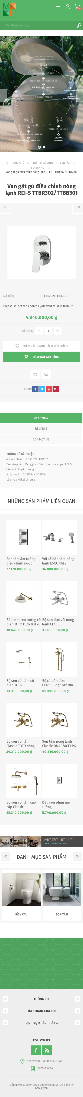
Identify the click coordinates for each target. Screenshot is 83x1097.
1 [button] (39, 147)
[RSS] (47, 1050)
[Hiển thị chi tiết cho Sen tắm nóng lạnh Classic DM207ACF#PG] (59, 720)
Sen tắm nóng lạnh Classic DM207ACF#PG (59, 743)
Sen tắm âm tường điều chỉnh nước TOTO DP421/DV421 (21, 563)
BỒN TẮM (62, 914)
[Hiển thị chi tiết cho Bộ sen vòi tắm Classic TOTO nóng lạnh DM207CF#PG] (23, 720)
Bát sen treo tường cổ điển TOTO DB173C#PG (23, 622)
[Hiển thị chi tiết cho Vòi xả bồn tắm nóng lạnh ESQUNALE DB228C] (59, 537)
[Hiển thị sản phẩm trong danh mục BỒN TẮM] (62, 889)
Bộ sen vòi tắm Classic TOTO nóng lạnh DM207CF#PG (20, 745)
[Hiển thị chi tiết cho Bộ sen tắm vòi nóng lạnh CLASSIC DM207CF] (59, 598)
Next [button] (79, 95)
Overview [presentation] (41, 418)
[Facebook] (36, 1050)
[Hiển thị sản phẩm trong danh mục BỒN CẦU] (21, 889)
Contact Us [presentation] (41, 439)
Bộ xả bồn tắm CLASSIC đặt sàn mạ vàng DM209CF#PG (57, 685)
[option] (41, 94)
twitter (42, 389)
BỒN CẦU (21, 914)
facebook (35, 389)
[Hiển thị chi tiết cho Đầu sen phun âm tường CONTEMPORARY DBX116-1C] (59, 781)
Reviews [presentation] (41, 428)
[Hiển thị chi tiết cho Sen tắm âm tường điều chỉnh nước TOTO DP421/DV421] (23, 537)
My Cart (77, 6)
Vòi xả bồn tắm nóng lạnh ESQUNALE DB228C (58, 563)
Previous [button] (3, 95)
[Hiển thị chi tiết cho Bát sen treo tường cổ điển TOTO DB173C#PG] (23, 598)
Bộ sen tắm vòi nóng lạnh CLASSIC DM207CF (58, 624)
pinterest (49, 389)
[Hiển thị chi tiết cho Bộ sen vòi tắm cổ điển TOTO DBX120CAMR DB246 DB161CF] (23, 659)
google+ (56, 389)
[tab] (41, 418)
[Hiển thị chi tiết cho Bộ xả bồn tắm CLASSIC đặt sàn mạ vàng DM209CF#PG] (59, 659)
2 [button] (44, 147)
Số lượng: (27, 331)
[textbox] (37, 25)
